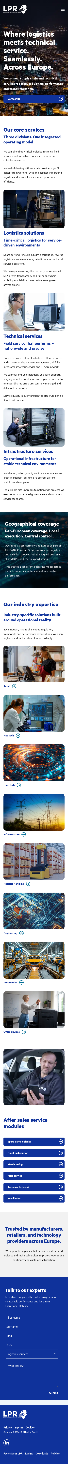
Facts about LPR (12, 1453)
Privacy (7, 1427)
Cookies (30, 1427)
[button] (63, 9)
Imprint (19, 1427)
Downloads (41, 1453)
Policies (55, 1453)
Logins (29, 1453)
